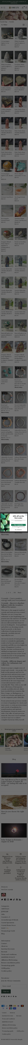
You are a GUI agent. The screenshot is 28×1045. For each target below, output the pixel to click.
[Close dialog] (26, 515)
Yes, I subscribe (18, 525)
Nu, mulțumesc (18, 529)
